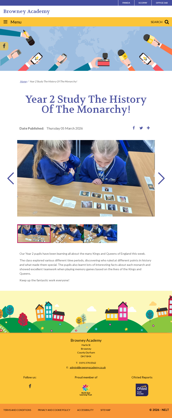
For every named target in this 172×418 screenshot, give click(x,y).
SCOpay (143, 2)
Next (161, 178)
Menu (15, 21)
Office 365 (162, 2)
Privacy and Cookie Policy (54, 410)
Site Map (105, 410)
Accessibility (85, 410)
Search (156, 22)
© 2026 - (159, 410)
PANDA (126, 2)
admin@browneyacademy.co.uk (88, 367)
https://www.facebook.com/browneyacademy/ (30, 385)
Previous (10, 178)
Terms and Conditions (17, 410)
